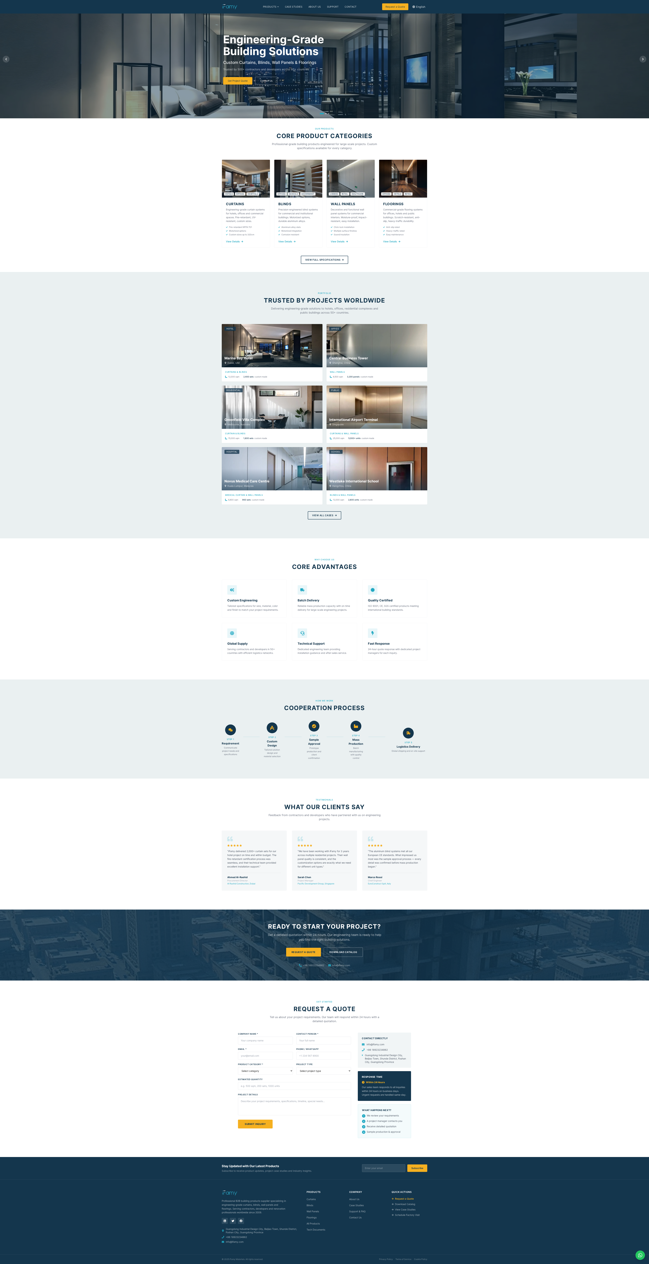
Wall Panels (313, 1211)
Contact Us (266, 80)
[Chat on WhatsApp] (640, 1255)
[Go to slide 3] (328, 113)
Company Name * (248, 1034)
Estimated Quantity (250, 1079)
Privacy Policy (386, 1259)
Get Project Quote (238, 80)
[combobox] (418, 6)
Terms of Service (403, 1259)
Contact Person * (307, 1034)
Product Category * (250, 1064)
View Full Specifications (323, 259)
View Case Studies (405, 1209)
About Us (314, 6)
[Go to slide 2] (326, 113)
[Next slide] (643, 59)
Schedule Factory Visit (407, 1214)
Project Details (248, 1094)
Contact (350, 6)
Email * (242, 1049)
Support (333, 6)
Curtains (311, 1199)
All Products (313, 1223)
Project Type (304, 1064)
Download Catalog (343, 952)
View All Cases (322, 515)
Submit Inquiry (255, 1124)
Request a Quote (395, 6)
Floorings (312, 1217)
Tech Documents (316, 1229)
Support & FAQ (357, 1211)
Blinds (310, 1205)
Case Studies (293, 6)
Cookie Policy (420, 1259)
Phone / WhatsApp (307, 1049)
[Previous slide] (6, 59)
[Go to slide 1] (322, 113)
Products (270, 6)
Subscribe (417, 1168)
